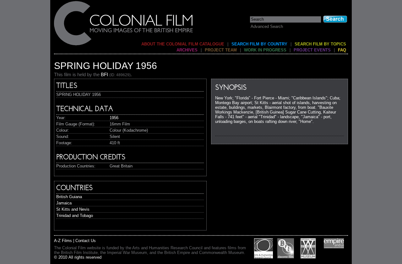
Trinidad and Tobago (74, 215)
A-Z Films (63, 240)
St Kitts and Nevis (73, 209)
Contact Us (85, 240)
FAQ (342, 50)
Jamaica (64, 203)
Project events (312, 50)
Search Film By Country (259, 44)
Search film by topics (320, 44)
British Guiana (69, 196)
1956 (114, 117)
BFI (104, 74)
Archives (187, 50)
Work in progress (265, 50)
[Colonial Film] (123, 45)
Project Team (221, 50)
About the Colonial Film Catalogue (182, 44)
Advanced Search (267, 26)
